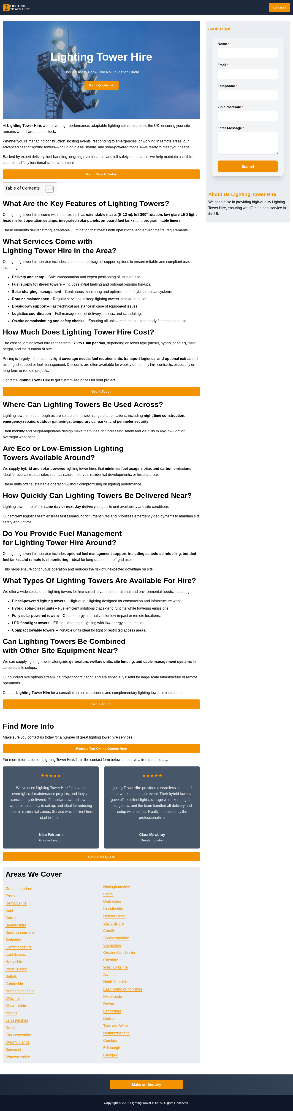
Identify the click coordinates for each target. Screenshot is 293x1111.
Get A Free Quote (101, 857)
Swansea (111, 975)
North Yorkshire (115, 982)
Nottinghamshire (116, 887)
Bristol (108, 894)
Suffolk (11, 976)
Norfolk (11, 1013)
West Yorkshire (115, 967)
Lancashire (112, 1011)
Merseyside (112, 997)
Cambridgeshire (18, 947)
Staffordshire (113, 923)
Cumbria (110, 1040)
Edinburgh (111, 1048)
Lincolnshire (113, 909)
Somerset (13, 1050)
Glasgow (110, 1055)
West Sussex (16, 969)
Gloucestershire (18, 1035)
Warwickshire (16, 1006)
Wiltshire (12, 998)
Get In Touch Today (101, 174)
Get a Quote (98, 85)
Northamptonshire (20, 991)
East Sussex (15, 954)
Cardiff (108, 931)
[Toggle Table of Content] (47, 189)
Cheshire (110, 960)
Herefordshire (114, 916)
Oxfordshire (14, 984)
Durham (109, 1018)
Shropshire (112, 945)
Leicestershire (16, 1020)
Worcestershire (17, 1057)
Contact (279, 8)
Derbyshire (112, 901)
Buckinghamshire (19, 932)
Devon (108, 1004)
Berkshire (13, 940)
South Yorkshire (116, 938)
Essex (10, 896)
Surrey (10, 918)
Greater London (18, 889)
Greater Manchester (119, 953)
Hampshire (14, 962)
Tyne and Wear (115, 1026)
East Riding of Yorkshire (122, 989)
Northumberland (116, 1033)
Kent (9, 911)
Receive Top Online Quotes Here (101, 748)
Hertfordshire (16, 903)
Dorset (10, 1028)
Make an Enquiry (146, 1085)
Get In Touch (101, 391)
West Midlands (17, 1042)
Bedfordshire (15, 925)
